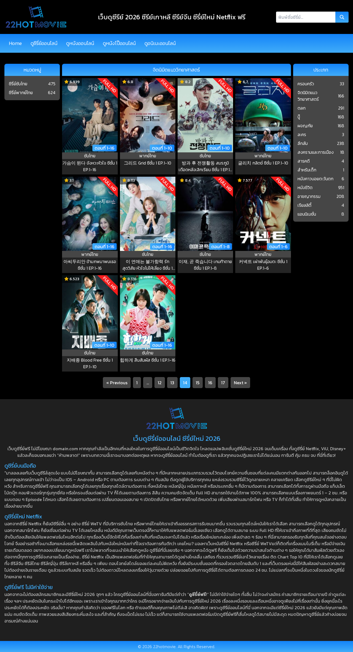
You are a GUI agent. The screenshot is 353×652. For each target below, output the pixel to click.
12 (160, 382)
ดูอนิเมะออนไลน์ (160, 43)
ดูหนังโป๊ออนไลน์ (119, 43)
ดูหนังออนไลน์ (80, 43)
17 (223, 382)
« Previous (116, 382)
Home (15, 43)
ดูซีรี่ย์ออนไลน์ (44, 43)
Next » (240, 382)
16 (210, 382)
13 (172, 382)
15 (197, 382)
